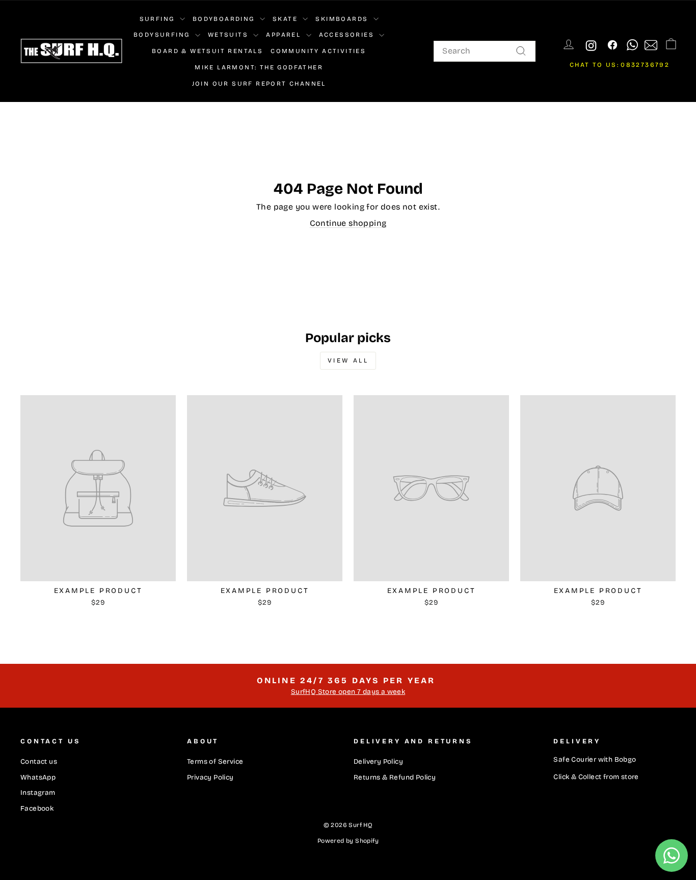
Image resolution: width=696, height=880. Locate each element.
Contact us (38, 761)
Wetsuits (229, 34)
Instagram (38, 792)
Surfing (158, 18)
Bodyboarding (225, 18)
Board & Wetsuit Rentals (207, 51)
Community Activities (318, 51)
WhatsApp (38, 777)
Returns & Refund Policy (395, 777)
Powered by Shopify (348, 840)
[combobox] (485, 51)
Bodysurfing (163, 34)
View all (348, 360)
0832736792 (645, 64)
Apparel (284, 34)
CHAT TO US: (594, 64)
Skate (286, 18)
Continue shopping (348, 223)
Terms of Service (215, 761)
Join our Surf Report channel (259, 83)
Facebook (36, 808)
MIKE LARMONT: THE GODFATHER (259, 67)
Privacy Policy (210, 777)
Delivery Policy (378, 761)
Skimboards (342, 18)
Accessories (348, 34)
